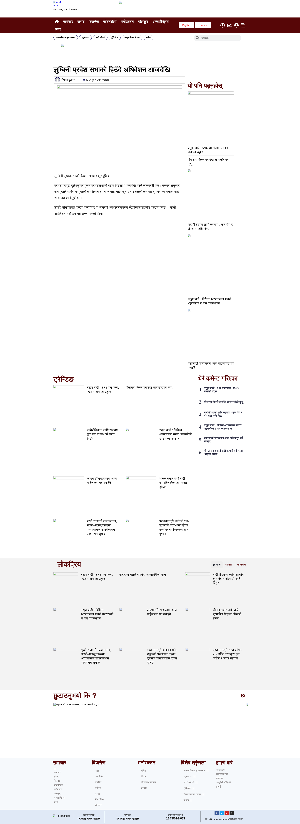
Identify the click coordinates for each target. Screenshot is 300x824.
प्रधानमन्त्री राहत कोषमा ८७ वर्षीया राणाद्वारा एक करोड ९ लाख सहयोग (227, 654)
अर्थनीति (99, 776)
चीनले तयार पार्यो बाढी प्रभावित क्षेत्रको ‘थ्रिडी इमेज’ (173, 483)
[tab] (217, 564)
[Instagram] (232, 813)
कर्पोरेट (98, 782)
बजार (97, 793)
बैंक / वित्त (99, 799)
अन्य (58, 29)
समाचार (68, 22)
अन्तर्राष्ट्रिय (161, 22)
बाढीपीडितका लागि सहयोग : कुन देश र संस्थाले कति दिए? (103, 434)
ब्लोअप (144, 788)
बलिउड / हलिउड (148, 782)
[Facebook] (217, 813)
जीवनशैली (109, 22)
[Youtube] (227, 813)
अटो (97, 770)
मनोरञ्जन (127, 22)
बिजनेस (94, 22)
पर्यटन (98, 788)
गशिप (143, 770)
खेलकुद (143, 22)
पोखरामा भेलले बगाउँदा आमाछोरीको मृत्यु (149, 387)
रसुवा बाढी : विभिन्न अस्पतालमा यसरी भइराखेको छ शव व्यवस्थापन (175, 434)
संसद (81, 22)
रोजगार (98, 805)
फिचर (143, 776)
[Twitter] (222, 813)
